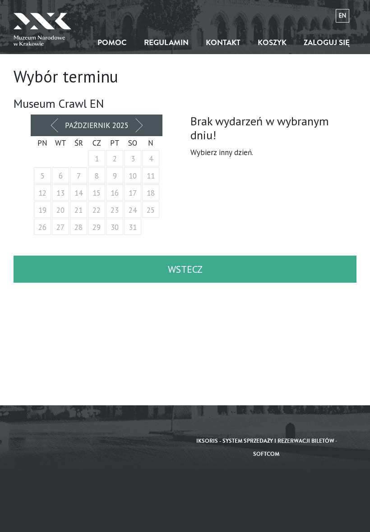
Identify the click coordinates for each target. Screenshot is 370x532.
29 (96, 227)
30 (115, 227)
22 (96, 210)
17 (133, 193)
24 (133, 210)
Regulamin (166, 42)
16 (115, 193)
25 (151, 210)
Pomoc (112, 42)
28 (78, 227)
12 (42, 193)
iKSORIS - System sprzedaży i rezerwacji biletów (265, 441)
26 (42, 227)
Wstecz (185, 269)
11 (151, 176)
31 (133, 227)
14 (78, 193)
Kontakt (223, 42)
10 (133, 176)
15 (96, 193)
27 (60, 227)
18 (151, 193)
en (342, 15)
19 (42, 210)
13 (60, 193)
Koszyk (272, 42)
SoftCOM (266, 454)
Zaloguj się (327, 42)
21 (78, 210)
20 (60, 210)
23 (115, 210)
